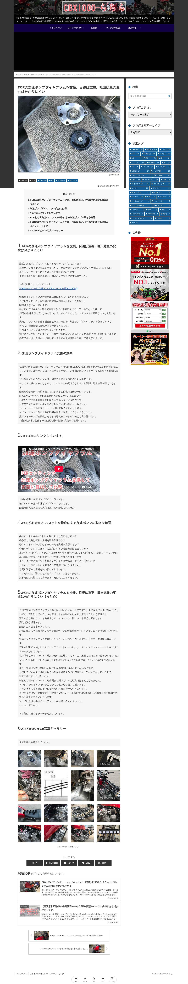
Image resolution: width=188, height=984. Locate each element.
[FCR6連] (82, 813)
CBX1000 (24, 180)
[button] (103, 863)
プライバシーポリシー (39, 974)
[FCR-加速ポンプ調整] (29, 785)
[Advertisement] (94, 52)
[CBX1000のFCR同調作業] (108, 785)
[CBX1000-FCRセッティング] (29, 833)
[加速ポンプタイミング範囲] (56, 785)
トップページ (21, 974)
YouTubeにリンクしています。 (46, 213)
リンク (61, 974)
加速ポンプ (73, 180)
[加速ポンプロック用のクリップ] (108, 758)
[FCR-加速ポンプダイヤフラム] (69, 170)
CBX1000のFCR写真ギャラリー (46, 230)
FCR (33, 180)
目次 (65, 194)
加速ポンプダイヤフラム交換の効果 (48, 208)
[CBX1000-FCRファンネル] (29, 813)
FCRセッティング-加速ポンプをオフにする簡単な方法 (47, 288)
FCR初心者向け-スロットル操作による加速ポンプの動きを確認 (62, 217)
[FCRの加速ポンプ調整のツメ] (56, 758)
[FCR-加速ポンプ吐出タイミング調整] (82, 758)
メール (53, 974)
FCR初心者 (61, 180)
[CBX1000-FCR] (108, 813)
